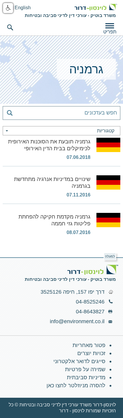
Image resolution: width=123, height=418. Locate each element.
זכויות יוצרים (91, 353)
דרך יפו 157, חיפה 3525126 (72, 292)
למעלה (110, 256)
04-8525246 (90, 302)
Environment (95, 7)
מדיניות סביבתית (86, 377)
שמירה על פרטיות (85, 369)
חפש (10, 27)
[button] (8, 8)
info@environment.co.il (77, 321)
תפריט (109, 31)
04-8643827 (90, 312)
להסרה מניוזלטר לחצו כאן (76, 385)
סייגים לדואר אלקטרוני (79, 361)
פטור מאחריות (89, 345)
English (22, 7)
